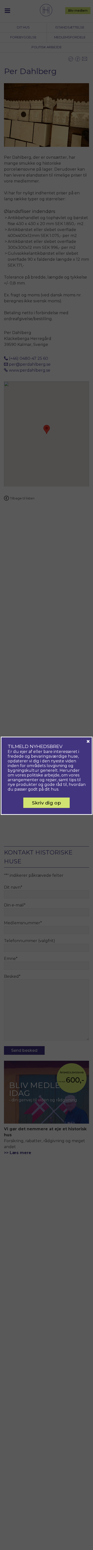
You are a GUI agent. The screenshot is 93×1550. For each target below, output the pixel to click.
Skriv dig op (46, 803)
